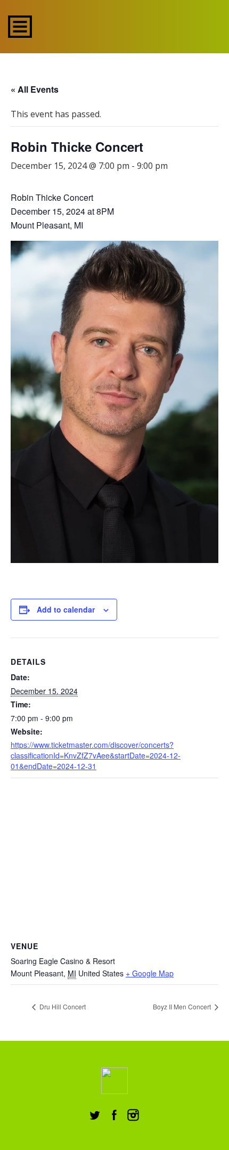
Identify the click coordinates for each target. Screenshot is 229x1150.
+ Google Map (150, 973)
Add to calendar (66, 609)
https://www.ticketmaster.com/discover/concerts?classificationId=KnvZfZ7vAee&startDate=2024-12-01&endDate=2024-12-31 (96, 755)
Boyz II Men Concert (182, 1006)
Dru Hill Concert (62, 1006)
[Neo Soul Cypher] (115, 25)
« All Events (35, 89)
